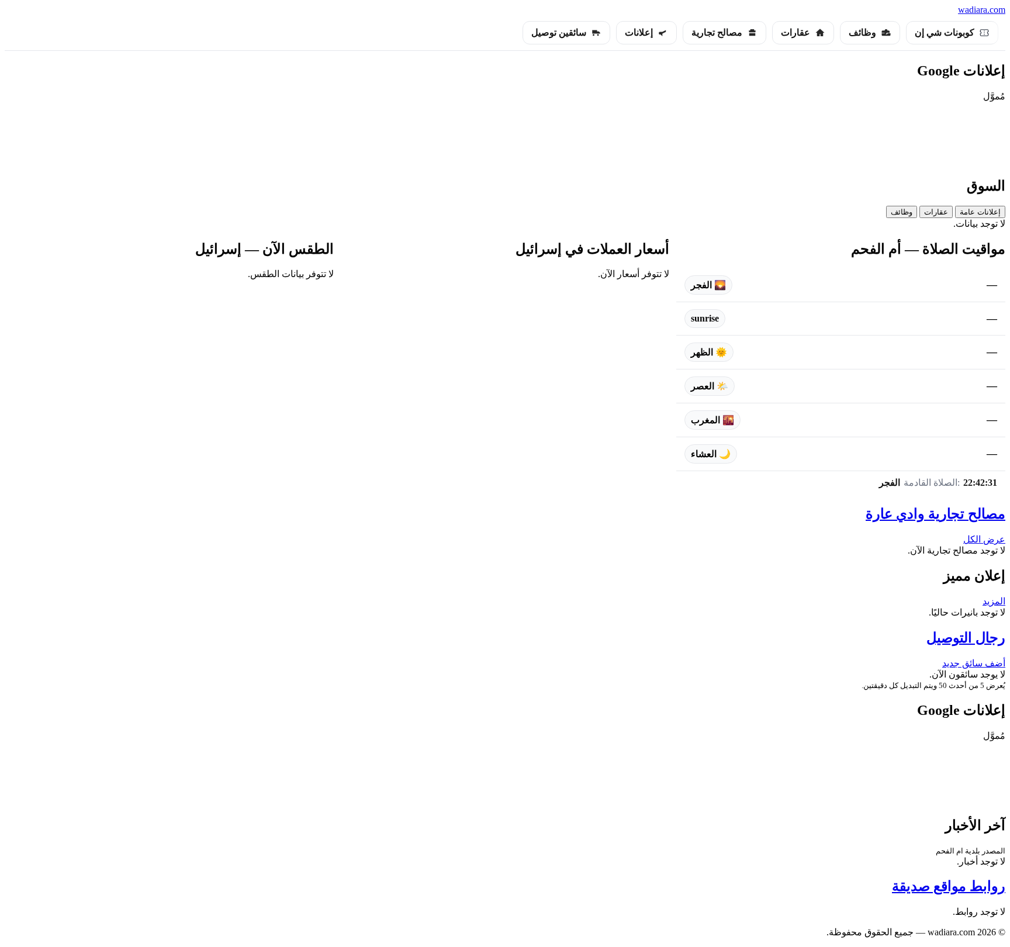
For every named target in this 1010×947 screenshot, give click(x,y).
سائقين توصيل (558, 32)
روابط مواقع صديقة (948, 886)
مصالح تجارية (716, 32)
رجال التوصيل (965, 637)
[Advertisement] (505, 137)
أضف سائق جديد (973, 663)
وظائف (862, 32)
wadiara (981, 10)
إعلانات (639, 32)
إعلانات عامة (980, 212)
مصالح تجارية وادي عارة (935, 513)
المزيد (994, 601)
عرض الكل (984, 539)
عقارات (795, 32)
